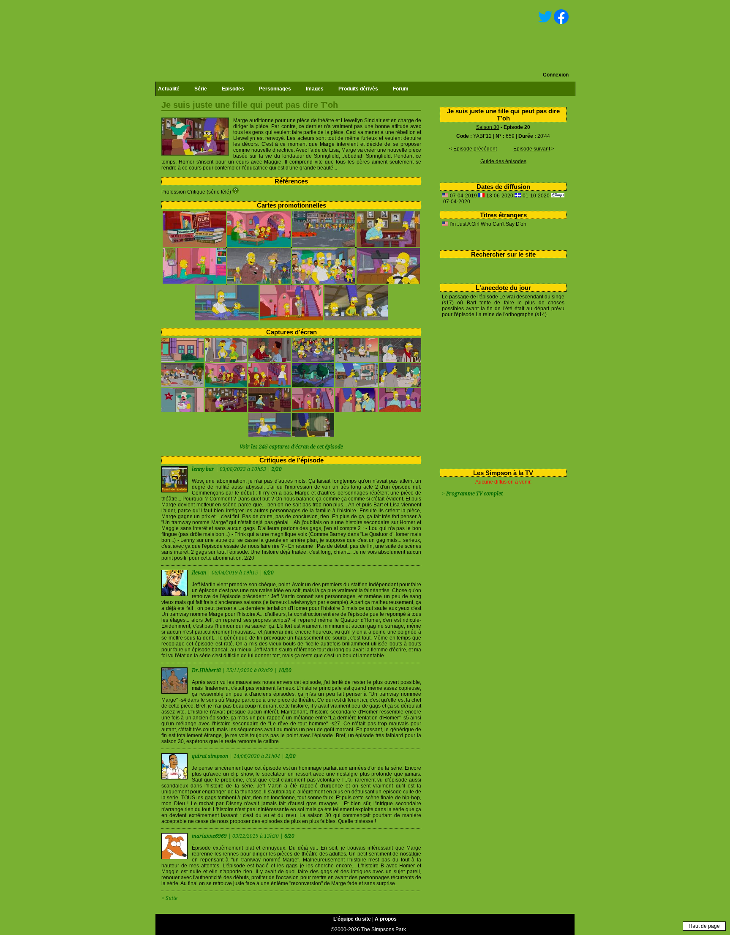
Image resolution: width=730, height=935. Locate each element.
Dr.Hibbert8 (207, 670)
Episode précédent (475, 149)
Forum (401, 89)
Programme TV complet (474, 494)
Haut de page (704, 926)
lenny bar (203, 469)
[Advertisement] (500, 391)
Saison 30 (487, 127)
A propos (386, 919)
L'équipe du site (352, 919)
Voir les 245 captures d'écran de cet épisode (291, 447)
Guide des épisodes (503, 161)
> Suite (169, 898)
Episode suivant (531, 149)
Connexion (556, 75)
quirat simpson (210, 756)
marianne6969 (210, 836)
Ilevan (199, 573)
